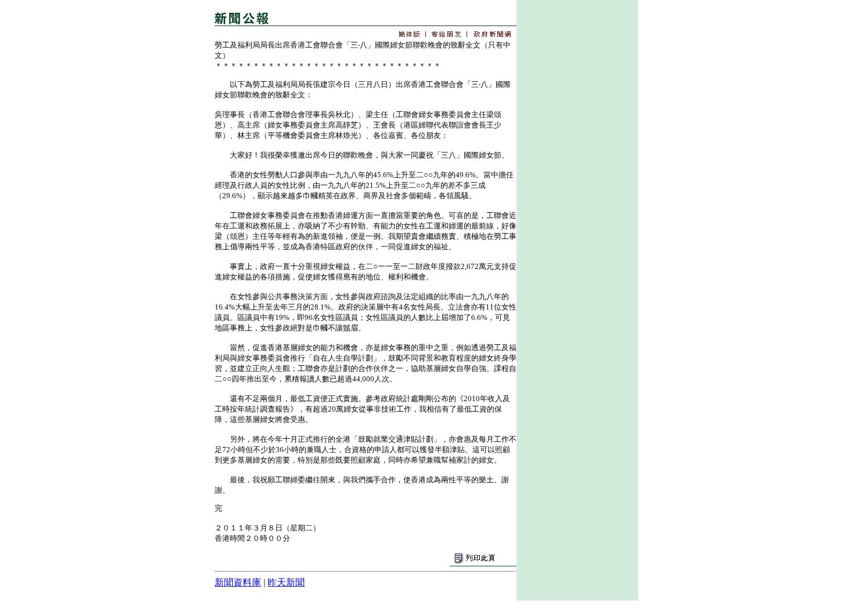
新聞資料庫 (238, 582)
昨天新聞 (286, 582)
